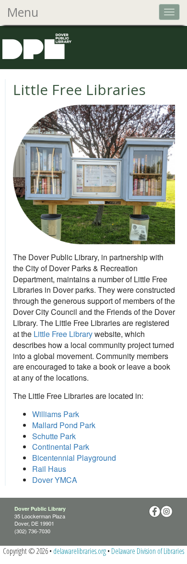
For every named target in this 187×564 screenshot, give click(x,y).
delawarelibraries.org (79, 551)
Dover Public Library (40, 508)
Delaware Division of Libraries (147, 551)
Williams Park (55, 414)
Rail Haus (49, 468)
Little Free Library (63, 333)
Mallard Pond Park (63, 425)
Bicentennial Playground (74, 457)
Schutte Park (54, 436)
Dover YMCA (54, 479)
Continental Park (60, 446)
